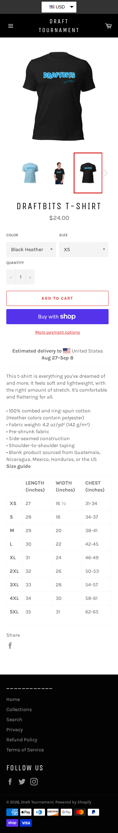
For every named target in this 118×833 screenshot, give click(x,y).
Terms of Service (25, 750)
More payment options (57, 332)
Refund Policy (21, 740)
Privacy (14, 729)
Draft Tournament (59, 26)
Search (14, 719)
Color (12, 235)
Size (63, 235)
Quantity (15, 263)
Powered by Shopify (73, 802)
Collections (19, 709)
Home (13, 699)
